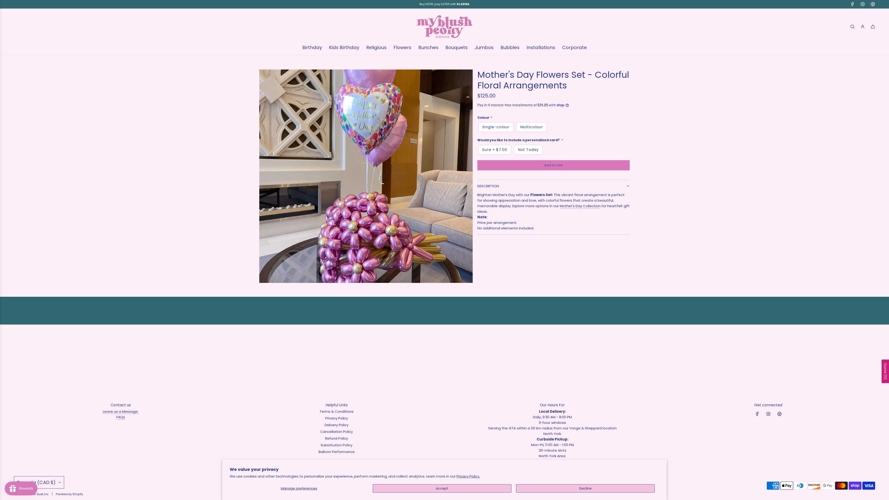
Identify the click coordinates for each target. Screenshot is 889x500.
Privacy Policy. (468, 476)
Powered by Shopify (69, 494)
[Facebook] (852, 4)
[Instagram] (863, 4)
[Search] (852, 27)
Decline (585, 488)
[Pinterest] (873, 4)
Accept (442, 488)
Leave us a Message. (120, 411)
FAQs (120, 417)
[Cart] (873, 27)
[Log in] (863, 27)
